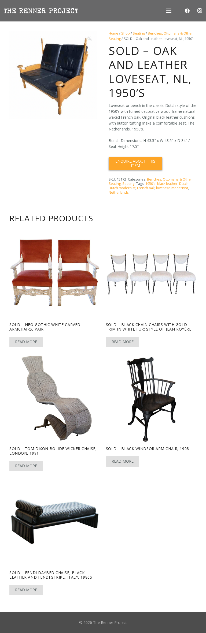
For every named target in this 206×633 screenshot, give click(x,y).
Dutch (184, 183)
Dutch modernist (122, 188)
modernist (179, 188)
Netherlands (119, 192)
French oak (145, 188)
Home (113, 33)
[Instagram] (199, 11)
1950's (150, 183)
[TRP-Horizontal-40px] (41, 10)
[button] (168, 10)
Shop (125, 33)
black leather (167, 183)
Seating (139, 33)
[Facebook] (187, 11)
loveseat (163, 188)
